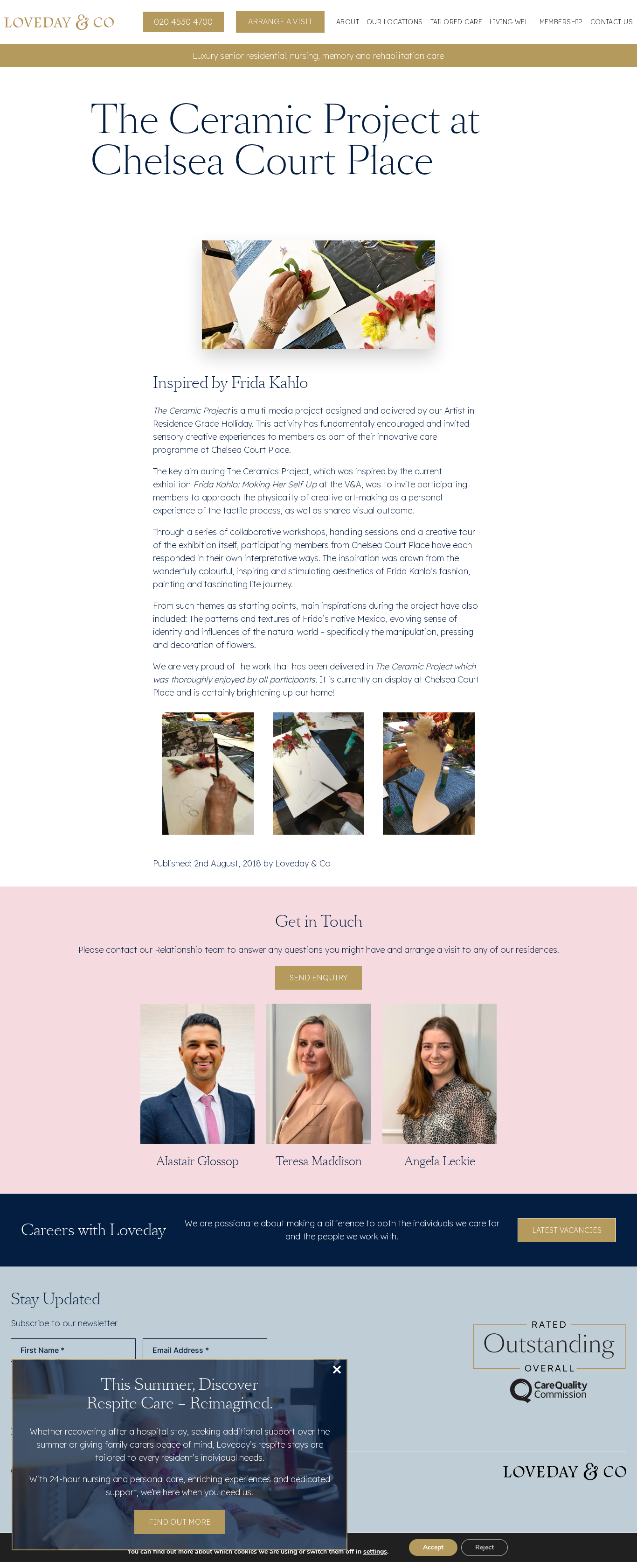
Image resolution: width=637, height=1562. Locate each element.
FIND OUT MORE (180, 1522)
